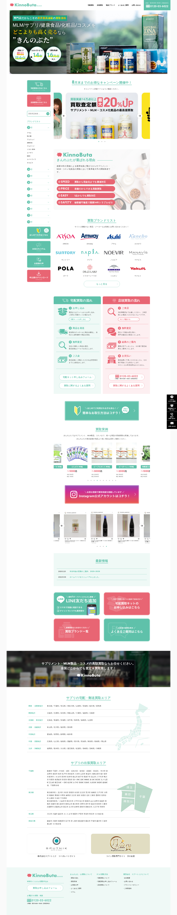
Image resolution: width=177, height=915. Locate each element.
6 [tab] (103, 481)
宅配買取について (103, 878)
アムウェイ (31, 139)
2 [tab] (102, 142)
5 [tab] (100, 481)
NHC (28, 156)
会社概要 (127, 878)
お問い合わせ (128, 881)
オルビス (30, 163)
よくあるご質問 (76, 888)
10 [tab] (116, 481)
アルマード (31, 146)
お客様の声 (74, 885)
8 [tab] (109, 481)
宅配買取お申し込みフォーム (107, 881)
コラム (73, 892)
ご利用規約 (128, 888)
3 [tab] (105, 142)
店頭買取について (103, 885)
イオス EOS (31, 149)
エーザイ (30, 153)
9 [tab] (113, 481)
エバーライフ (31, 159)
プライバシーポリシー (131, 885)
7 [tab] (106, 481)
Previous (63, 115)
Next (139, 115)
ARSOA (29, 143)
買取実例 (74, 881)
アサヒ (29, 133)
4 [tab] (97, 481)
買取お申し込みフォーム (45, 888)
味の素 (29, 136)
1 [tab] (99, 142)
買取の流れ (74, 878)
